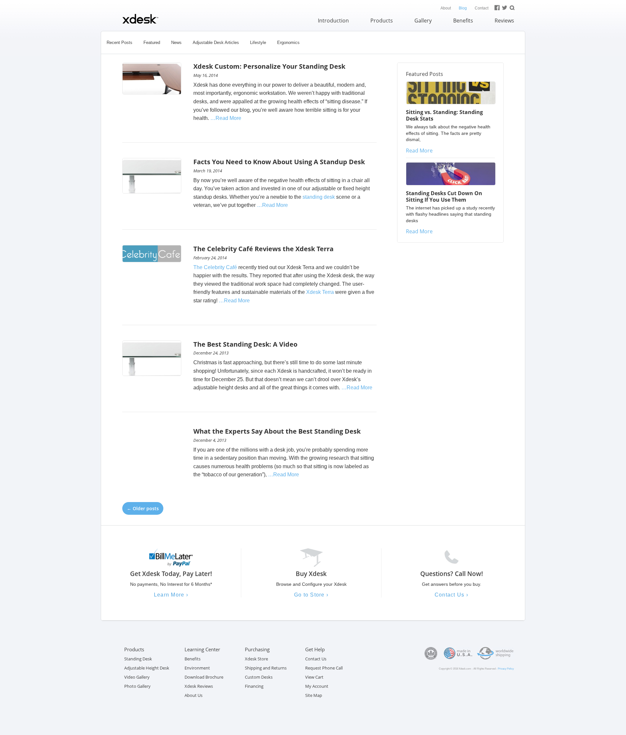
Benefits (463, 20)
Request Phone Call (324, 668)
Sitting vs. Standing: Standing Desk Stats (444, 115)
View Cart (314, 677)
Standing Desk (138, 659)
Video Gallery (137, 677)
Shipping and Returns (266, 668)
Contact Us (315, 659)
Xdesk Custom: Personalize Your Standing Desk (269, 66)
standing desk (319, 197)
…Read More (225, 118)
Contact (481, 8)
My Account (316, 686)
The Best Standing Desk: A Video (245, 344)
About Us (193, 695)
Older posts (143, 508)
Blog (463, 8)
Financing (254, 686)
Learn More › (171, 595)
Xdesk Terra (320, 292)
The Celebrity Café (215, 267)
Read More (419, 150)
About (445, 8)
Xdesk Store (256, 659)
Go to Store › (311, 595)
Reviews (504, 20)
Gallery (423, 20)
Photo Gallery (137, 686)
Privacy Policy (506, 668)
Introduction (333, 20)
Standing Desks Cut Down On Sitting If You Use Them (444, 196)
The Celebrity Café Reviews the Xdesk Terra (263, 248)
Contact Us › (451, 595)
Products (381, 20)
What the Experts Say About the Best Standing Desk (277, 431)
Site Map (313, 695)
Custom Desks (259, 677)
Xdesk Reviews (199, 686)
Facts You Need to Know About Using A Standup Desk (279, 161)
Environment (197, 668)
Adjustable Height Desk (146, 668)
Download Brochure (204, 677)
